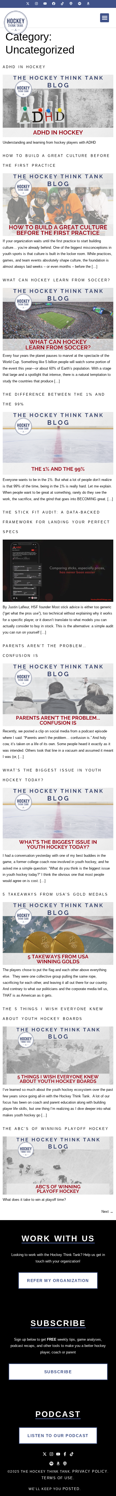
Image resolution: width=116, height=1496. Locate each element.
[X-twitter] (45, 1454)
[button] (104, 17)
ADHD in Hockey (24, 67)
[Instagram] (51, 1454)
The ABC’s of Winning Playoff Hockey (56, 1129)
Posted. (72, 1489)
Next (107, 1212)
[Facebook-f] (65, 1454)
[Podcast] (65, 1464)
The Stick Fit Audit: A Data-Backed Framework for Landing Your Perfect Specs (56, 522)
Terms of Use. (58, 1478)
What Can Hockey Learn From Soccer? (56, 280)
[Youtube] (58, 1454)
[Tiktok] (72, 1454)
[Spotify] (51, 1464)
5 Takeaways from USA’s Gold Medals (55, 894)
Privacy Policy (89, 1471)
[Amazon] (58, 1464)
